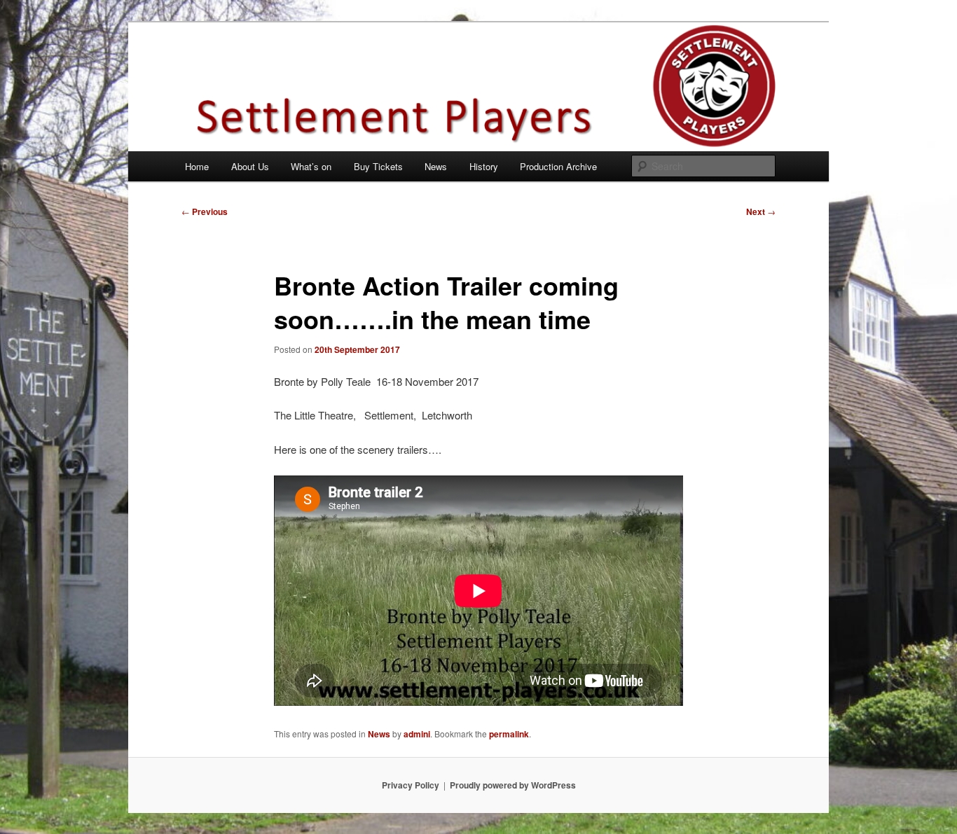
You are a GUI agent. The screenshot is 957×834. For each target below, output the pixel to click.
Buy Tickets (378, 166)
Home (197, 166)
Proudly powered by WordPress (513, 785)
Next (761, 211)
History (483, 166)
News (436, 166)
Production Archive (558, 166)
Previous (204, 211)
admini (417, 734)
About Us (250, 166)
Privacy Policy (410, 785)
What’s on (311, 166)
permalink (509, 734)
